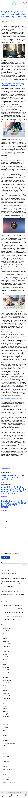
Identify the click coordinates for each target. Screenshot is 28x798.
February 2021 (6, 714)
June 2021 (5, 706)
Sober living (5, 766)
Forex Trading (6, 756)
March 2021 (5, 711)
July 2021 (5, 703)
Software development (8, 769)
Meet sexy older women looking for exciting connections (13, 477)
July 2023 (5, 654)
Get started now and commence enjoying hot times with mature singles (13, 504)
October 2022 (6, 677)
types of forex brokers (11, 280)
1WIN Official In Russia (8, 738)
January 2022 (6, 693)
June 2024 (5, 636)
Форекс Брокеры (6, 777)
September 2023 (7, 649)
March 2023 (5, 664)
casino (4, 748)
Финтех (4, 774)
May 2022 (5, 690)
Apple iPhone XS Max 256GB (12, 619)
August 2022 (6, 682)
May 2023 (5, 659)
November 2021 (6, 698)
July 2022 (5, 685)
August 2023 (6, 651)
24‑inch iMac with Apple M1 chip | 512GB (15, 612)
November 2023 (6, 646)
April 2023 (5, 662)
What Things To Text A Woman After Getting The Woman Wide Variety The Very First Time (13, 490)
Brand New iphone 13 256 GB (18, 605)
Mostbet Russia (6, 764)
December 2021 (6, 695)
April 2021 (5, 708)
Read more (4, 483)
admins (14, 20)
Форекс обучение (6, 779)
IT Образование (6, 761)
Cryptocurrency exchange (9, 751)
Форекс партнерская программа (9, 782)
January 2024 (6, 641)
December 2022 (7, 672)
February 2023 (6, 667)
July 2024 (5, 633)
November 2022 (6, 675)
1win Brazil (5, 733)
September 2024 (7, 628)
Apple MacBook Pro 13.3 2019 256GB (14, 609)
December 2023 (7, 644)
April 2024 (5, 638)
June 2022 (5, 688)
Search (3, 562)
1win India (5, 735)
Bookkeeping (6, 746)
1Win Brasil (5, 730)
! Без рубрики (5, 727)
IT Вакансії (5, 758)
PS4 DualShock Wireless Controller (13, 616)
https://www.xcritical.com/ (8, 408)
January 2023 (6, 670)
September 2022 (7, 680)
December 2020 (7, 719)
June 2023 (5, 657)
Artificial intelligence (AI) (9, 743)
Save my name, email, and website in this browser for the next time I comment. (12, 552)
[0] (22, 3)
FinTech (19, 20)
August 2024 (6, 631)
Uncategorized (6, 771)
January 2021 (6, 716)
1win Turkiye (5, 740)
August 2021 (5, 701)
